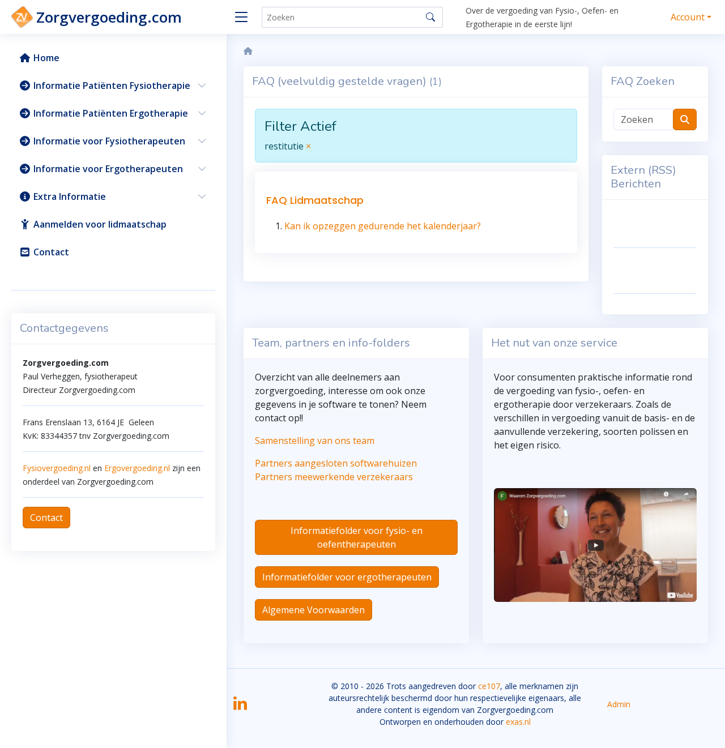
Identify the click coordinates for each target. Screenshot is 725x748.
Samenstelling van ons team (314, 440)
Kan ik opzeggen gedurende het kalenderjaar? (382, 226)
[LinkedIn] (240, 707)
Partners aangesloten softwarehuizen (336, 463)
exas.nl (518, 721)
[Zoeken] (430, 17)
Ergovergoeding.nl (137, 468)
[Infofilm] (595, 544)
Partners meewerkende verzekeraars (334, 477)
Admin (618, 704)
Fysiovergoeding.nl (57, 468)
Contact (46, 517)
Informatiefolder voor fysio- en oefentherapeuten (357, 537)
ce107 (489, 686)
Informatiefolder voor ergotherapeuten (347, 577)
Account (688, 17)
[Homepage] (248, 51)
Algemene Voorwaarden (313, 610)
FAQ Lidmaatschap (315, 200)
